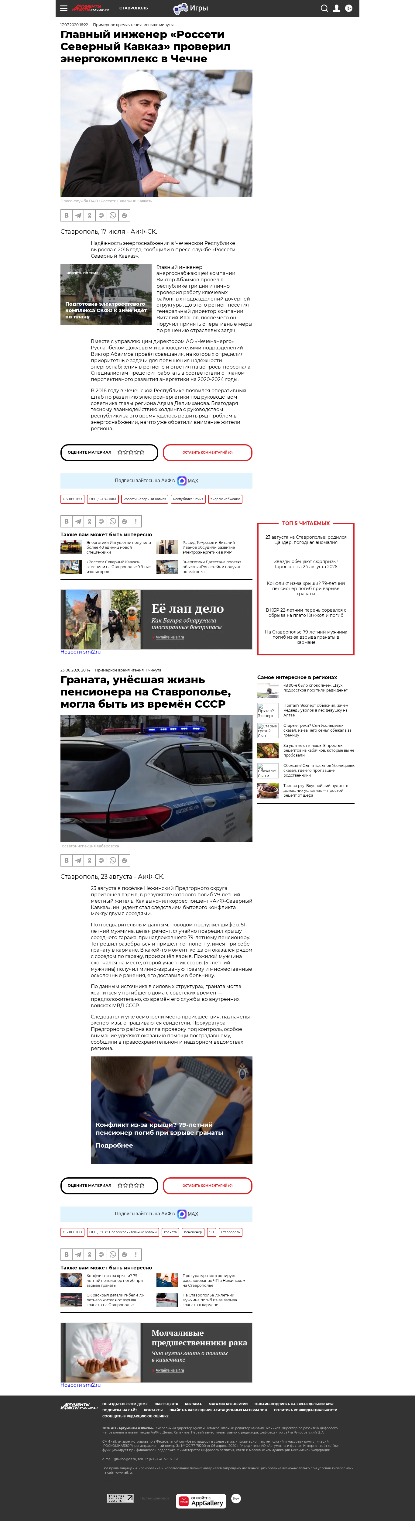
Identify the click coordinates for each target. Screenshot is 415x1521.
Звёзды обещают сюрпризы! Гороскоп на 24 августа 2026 (306, 564)
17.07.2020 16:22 (74, 24)
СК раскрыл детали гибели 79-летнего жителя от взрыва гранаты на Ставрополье (116, 1300)
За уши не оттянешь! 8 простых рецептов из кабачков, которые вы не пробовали (318, 750)
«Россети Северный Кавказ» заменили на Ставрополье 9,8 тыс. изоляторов (119, 567)
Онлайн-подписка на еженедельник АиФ (294, 1404)
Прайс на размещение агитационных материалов (218, 1410)
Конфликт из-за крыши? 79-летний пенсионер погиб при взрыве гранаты (306, 588)
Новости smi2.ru (80, 652)
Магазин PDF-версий (228, 1404)
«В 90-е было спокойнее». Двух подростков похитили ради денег (315, 687)
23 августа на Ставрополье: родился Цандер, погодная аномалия (306, 540)
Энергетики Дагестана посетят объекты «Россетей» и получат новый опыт (212, 567)
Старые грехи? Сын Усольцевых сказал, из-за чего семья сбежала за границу (317, 730)
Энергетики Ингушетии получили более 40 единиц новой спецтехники (119, 547)
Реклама (193, 1404)
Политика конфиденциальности (305, 1410)
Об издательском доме (125, 1404)
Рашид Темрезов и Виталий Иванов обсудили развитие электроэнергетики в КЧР (209, 547)
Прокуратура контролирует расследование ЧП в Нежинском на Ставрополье (214, 1280)
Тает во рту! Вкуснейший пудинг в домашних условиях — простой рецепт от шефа (315, 790)
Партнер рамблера (154, 1498)
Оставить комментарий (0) (208, 453)
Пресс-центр (166, 1404)
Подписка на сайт (119, 1410)
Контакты (153, 1410)
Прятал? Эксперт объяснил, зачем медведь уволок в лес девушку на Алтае (315, 710)
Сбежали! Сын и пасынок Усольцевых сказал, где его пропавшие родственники (319, 770)
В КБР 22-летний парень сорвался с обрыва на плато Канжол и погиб (306, 613)
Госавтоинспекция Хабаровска (89, 846)
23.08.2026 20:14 (75, 670)
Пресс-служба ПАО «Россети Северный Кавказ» (106, 201)
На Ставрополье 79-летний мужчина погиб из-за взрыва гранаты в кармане (306, 637)
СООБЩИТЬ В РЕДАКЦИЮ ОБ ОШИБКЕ (135, 1416)
